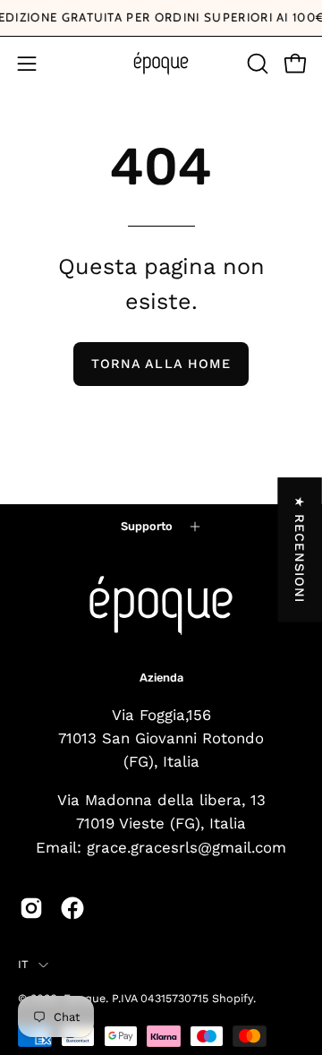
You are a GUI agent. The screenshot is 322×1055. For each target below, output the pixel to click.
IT (24, 964)
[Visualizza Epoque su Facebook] (72, 908)
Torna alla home (161, 363)
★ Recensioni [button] (300, 549)
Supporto (147, 526)
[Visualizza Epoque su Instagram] (31, 908)
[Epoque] (161, 63)
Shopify (232, 998)
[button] (255, 63)
